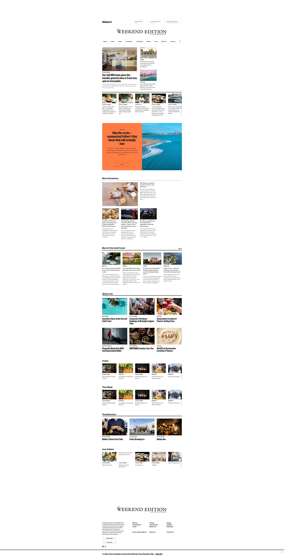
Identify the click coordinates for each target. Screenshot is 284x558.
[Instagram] (105, 546)
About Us (152, 532)
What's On (164, 41)
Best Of (105, 41)
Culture (113, 41)
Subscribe (172, 41)
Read (122, 164)
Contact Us (170, 532)
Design (120, 41)
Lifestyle (148, 41)
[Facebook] (103, 546)
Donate (109, 542)
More (180, 248)
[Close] (281, 552)
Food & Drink (139, 41)
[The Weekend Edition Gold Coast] (142, 31)
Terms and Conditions (139, 532)
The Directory (129, 41)
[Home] (110, 22)
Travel (156, 41)
